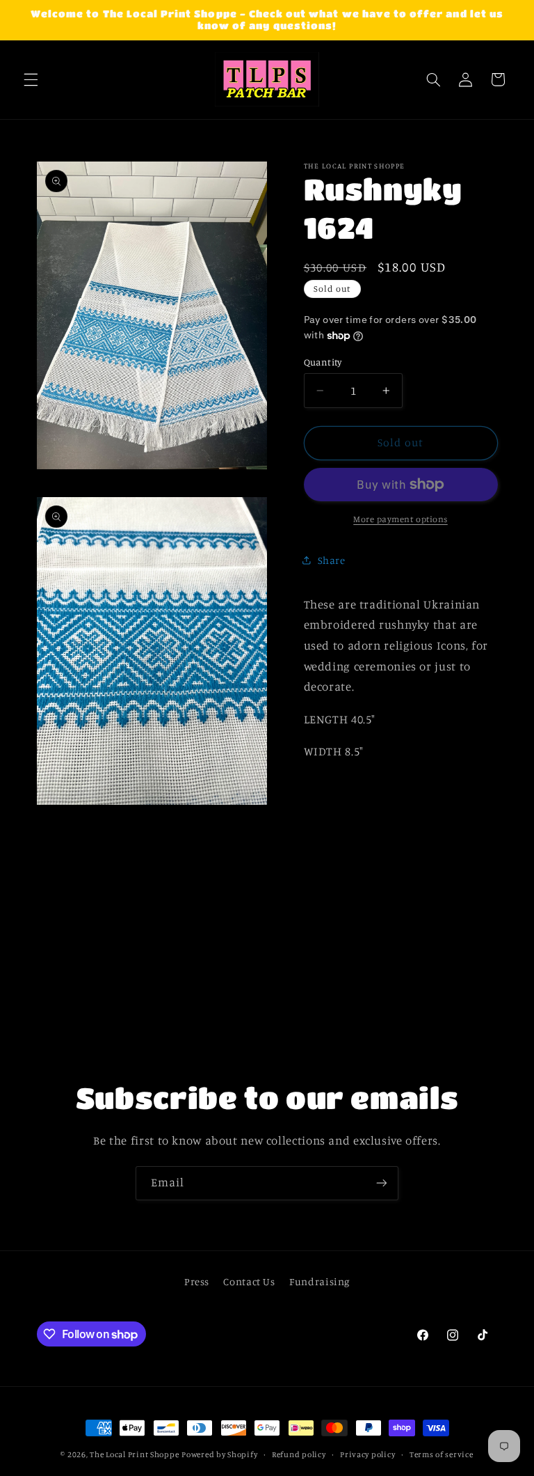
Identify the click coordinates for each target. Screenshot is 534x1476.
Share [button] (332, 560)
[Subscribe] (382, 1183)
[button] (31, 79)
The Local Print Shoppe (134, 1454)
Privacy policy (367, 1454)
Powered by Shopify (219, 1454)
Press (196, 1281)
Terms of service (442, 1454)
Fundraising (319, 1281)
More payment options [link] (400, 519)
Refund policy (299, 1454)
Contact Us (249, 1281)
